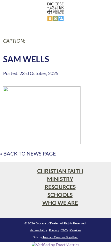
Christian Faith (60, 171)
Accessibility (38, 230)
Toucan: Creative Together (60, 237)
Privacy (54, 230)
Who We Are (60, 202)
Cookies (75, 230)
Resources (60, 187)
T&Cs (64, 230)
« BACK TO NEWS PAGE (28, 153)
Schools (60, 194)
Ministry (60, 179)
